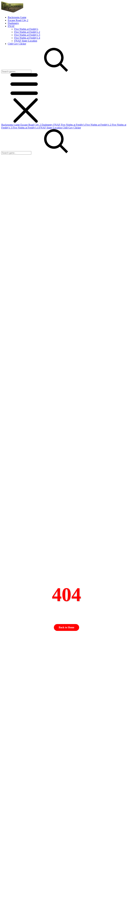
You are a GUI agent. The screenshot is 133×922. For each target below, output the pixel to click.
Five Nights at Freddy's (26, 29)
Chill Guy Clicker (72, 127)
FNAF (57, 124)
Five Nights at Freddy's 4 (27, 37)
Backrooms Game (10, 124)
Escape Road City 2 (31, 124)
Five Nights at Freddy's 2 (27, 32)
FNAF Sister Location (25, 40)
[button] (25, 96)
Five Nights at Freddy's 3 (27, 35)
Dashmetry (47, 124)
